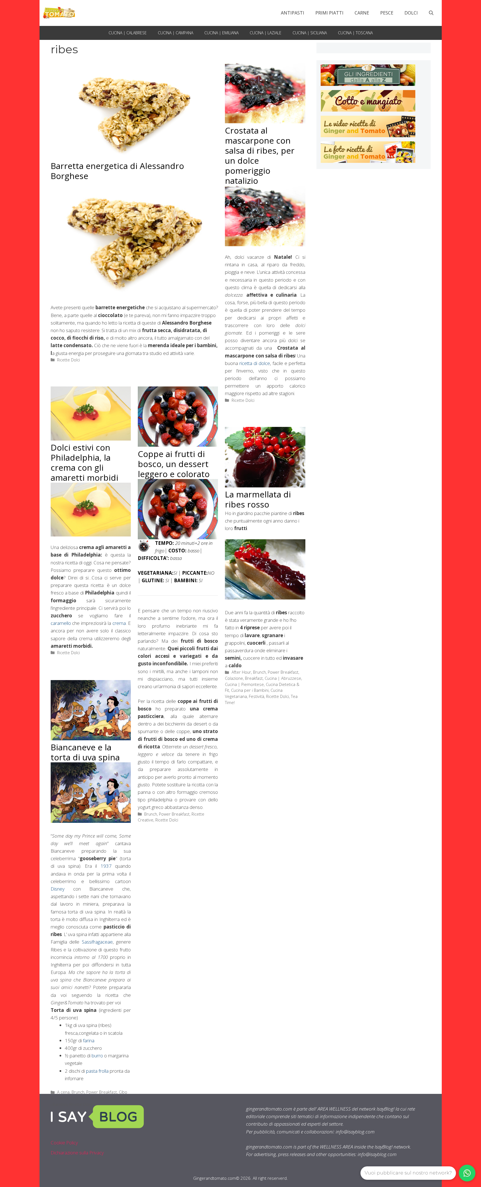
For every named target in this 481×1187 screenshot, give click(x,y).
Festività (256, 696)
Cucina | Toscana (355, 32)
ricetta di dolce (254, 363)
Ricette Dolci (68, 359)
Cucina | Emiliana (221, 32)
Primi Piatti (329, 13)
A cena (63, 1092)
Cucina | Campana (175, 32)
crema (119, 623)
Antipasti (292, 13)
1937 (106, 866)
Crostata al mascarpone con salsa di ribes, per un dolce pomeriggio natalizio (260, 155)
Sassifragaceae (97, 942)
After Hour (241, 672)
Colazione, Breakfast (244, 678)
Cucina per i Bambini (250, 690)
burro (97, 1055)
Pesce (386, 13)
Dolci (411, 13)
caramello (61, 623)
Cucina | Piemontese (244, 684)
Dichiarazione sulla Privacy (77, 1152)
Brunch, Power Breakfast (167, 814)
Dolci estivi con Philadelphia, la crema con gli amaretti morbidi (84, 462)
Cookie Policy (64, 1142)
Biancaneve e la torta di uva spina (85, 752)
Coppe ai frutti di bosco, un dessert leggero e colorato (174, 464)
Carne (362, 13)
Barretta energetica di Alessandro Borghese (117, 171)
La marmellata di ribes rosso (258, 499)
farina (88, 1040)
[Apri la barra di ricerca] (431, 13)
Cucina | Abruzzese (283, 678)
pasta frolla (98, 1071)
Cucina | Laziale (265, 32)
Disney (58, 889)
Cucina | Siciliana (310, 32)
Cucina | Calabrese (128, 32)
